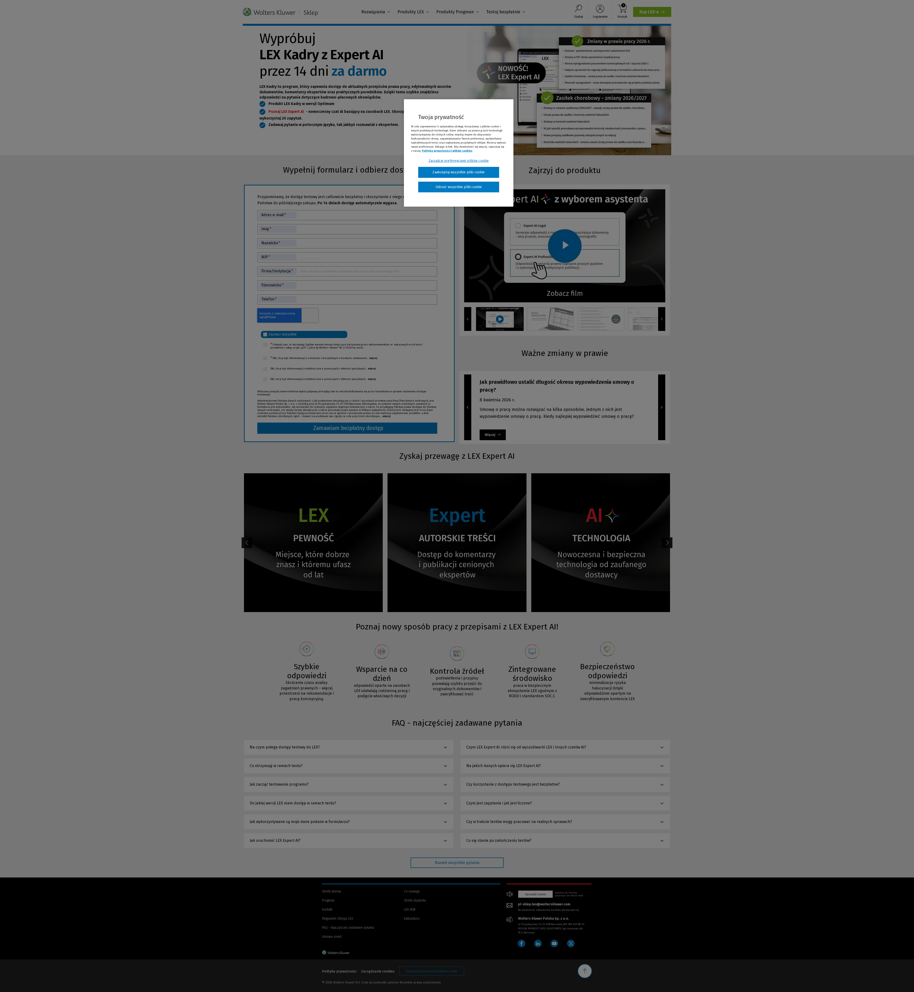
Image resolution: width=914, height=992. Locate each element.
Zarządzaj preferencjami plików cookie (459, 161)
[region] (458, 153)
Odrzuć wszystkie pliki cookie (459, 187)
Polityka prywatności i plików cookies (447, 150)
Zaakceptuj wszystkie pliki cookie (458, 172)
